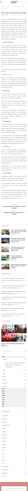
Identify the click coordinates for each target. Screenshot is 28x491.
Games (14, 441)
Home (2, 6)
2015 (3, 406)
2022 (3, 395)
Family (14, 428)
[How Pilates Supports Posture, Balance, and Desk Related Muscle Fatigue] (5, 249)
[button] (3, 336)
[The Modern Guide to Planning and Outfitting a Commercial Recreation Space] (5, 240)
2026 (3, 357)
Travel (8, 6)
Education (14, 422)
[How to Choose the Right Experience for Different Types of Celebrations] (14, 333)
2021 (3, 397)
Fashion (14, 431)
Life (14, 457)
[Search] (26, 2)
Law (14, 454)
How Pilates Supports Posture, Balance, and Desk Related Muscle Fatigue (18, 249)
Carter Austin (5, 14)
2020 (3, 399)
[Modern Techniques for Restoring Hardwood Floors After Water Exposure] (5, 266)
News (14, 460)
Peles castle (4, 60)
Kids (14, 450)
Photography (14, 466)
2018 (3, 404)
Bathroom (14, 419)
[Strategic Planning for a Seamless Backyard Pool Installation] (5, 258)
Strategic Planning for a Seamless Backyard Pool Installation (16, 257)
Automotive (14, 415)
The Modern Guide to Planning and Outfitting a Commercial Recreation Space (18, 240)
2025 (3, 388)
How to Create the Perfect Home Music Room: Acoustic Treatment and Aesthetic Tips (18, 231)
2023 (3, 393)
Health (14, 444)
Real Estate (14, 469)
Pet (14, 463)
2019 (3, 401)
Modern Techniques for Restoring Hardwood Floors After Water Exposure (19, 266)
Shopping (14, 473)
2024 (3, 391)
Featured (14, 434)
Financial (14, 438)
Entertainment (14, 425)
